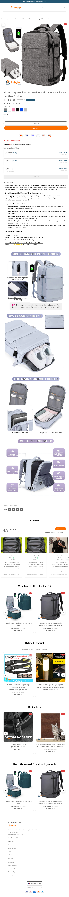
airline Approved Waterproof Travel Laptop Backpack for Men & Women (11, 574)
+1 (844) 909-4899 (13, 832)
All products (9, 19)
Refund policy (11, 875)
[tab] (30, 86)
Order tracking (12, 848)
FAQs (9, 851)
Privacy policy (11, 862)
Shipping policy (12, 868)
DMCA (10, 854)
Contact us (11, 845)
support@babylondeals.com (15, 834)
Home (2, 19)
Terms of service (12, 865)
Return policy (11, 872)
